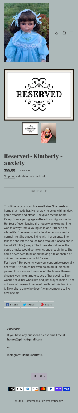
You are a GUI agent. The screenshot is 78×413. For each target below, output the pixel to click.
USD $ (38, 376)
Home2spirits (32, 400)
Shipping (9, 176)
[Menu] (72, 32)
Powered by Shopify (51, 400)
